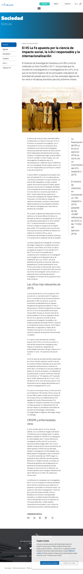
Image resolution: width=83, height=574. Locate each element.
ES (75, 4)
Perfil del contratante (20, 556)
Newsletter (6, 54)
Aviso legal (8, 568)
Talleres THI (7, 68)
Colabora (44, 4)
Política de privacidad (19, 568)
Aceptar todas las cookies (49, 563)
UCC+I (5, 63)
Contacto (67, 4)
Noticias (5, 44)
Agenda (5, 49)
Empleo (56, 4)
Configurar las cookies (69, 563)
